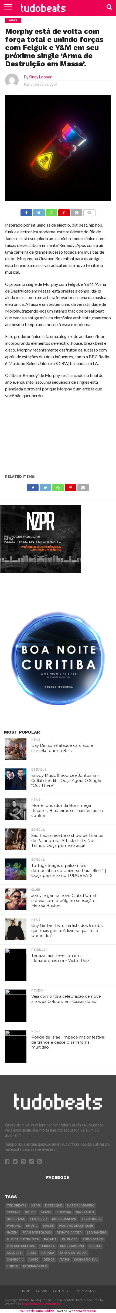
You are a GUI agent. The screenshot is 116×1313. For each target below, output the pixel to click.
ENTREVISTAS (84, 1291)
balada (50, 1239)
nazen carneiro (80, 1205)
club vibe (69, 1239)
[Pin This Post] (64, 211)
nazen (12, 1232)
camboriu (15, 1259)
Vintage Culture (21, 1246)
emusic (31, 1226)
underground (72, 1246)
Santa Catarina (73, 1253)
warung (14, 1226)
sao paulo (85, 1212)
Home (25, 1291)
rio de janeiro (64, 1219)
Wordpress (53, 1303)
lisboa (12, 1266)
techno (13, 1212)
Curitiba (63, 1212)
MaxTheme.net (32, 1303)
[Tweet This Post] (39, 211)
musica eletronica (23, 1239)
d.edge (95, 1246)
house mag (16, 1219)
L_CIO (32, 1253)
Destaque (53, 1205)
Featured (38, 1219)
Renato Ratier (69, 1232)
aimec (33, 1259)
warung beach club (76, 1226)
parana (47, 1253)
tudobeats (16, 1205)
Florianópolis (35, 1266)
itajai (64, 1259)
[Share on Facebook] (26, 211)
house (30, 1212)
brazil (48, 1226)
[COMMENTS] (89, 211)
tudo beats (93, 1239)
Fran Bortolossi (37, 1232)
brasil (45, 1212)
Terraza (47, 1246)
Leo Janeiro (97, 1232)
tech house (91, 1219)
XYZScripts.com (84, 1310)
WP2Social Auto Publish (37, 1310)
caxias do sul (85, 1259)
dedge (48, 1259)
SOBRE (41, 1291)
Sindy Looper (40, 77)
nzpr (35, 1205)
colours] (14, 1253)
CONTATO (60, 1291)
